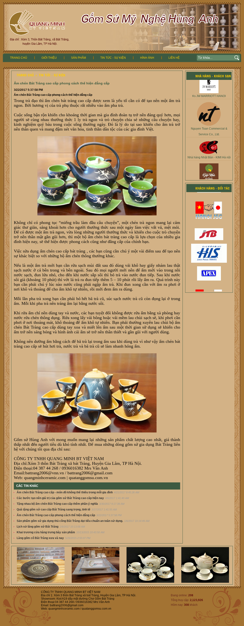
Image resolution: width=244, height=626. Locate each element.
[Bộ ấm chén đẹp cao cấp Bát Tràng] (140, 581)
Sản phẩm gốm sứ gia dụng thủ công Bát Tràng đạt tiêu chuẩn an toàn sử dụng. (70, 521)
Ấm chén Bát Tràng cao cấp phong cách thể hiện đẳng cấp (56, 515)
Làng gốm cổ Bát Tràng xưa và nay (40, 538)
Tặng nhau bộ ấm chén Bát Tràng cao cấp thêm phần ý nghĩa (57, 503)
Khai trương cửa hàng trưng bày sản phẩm (46, 532)
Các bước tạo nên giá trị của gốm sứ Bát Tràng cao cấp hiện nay (60, 498)
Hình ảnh (147, 57)
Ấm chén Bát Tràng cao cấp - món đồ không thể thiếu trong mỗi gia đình (65, 492)
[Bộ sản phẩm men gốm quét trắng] (85, 581)
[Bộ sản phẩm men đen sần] (30, 581)
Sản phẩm (78, 57)
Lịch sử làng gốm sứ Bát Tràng (37, 526)
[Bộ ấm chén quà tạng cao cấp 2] (195, 581)
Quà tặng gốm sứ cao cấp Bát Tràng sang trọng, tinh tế (53, 509)
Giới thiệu (49, 57)
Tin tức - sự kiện (113, 57)
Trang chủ (18, 57)
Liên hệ (174, 57)
